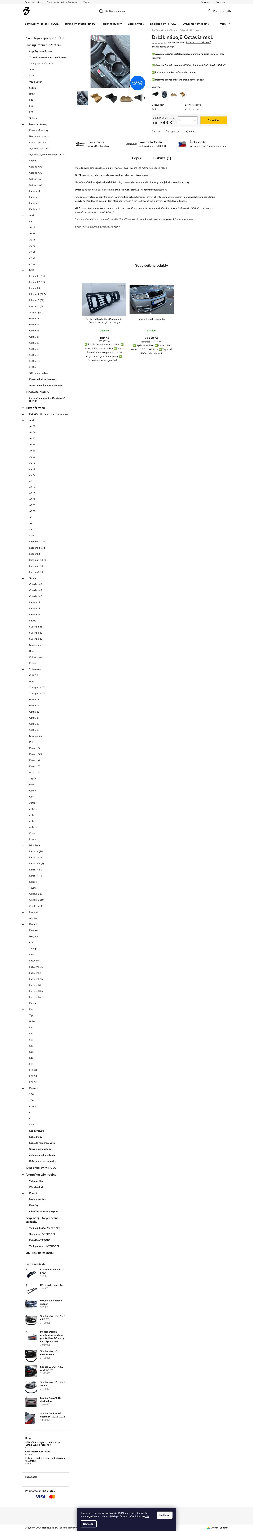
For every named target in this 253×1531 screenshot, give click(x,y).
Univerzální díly (37, 142)
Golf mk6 (34, 349)
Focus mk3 (35, 985)
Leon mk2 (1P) (37, 282)
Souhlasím (164, 1515)
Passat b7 (34, 766)
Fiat (31, 1009)
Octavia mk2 (35, 172)
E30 (31, 106)
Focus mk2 (35, 973)
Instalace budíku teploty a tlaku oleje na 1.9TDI (45, 1459)
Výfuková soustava (39, 148)
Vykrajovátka (36, 1181)
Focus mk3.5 (36, 991)
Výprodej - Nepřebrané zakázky (42, 1220)
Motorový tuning (38, 124)
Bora (31, 681)
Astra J (32, 821)
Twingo (33, 948)
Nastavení (88, 1524)
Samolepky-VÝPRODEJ (42, 1234)
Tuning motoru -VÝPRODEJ (44, 1246)
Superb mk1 (35, 626)
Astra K (33, 827)
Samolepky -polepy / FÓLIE (45, 38)
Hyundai (33, 912)
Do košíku (213, 120)
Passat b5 (34, 748)
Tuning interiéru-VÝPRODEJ (44, 1228)
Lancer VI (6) (36, 875)
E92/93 (33, 1082)
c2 (30, 1112)
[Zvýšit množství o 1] (195, 120)
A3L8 (32, 227)
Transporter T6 (37, 693)
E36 (31, 112)
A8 (30, 523)
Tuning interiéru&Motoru (43, 45)
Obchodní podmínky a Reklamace (62, 2)
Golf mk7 (34, 355)
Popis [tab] (136, 158)
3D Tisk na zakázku (40, 1253)
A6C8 (32, 511)
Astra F (33, 802)
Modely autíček (37, 1199)
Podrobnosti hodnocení (198, 42)
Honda (32, 839)
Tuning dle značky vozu (41, 63)
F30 (31, 1027)
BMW (32, 94)
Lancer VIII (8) (36, 863)
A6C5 (32, 493)
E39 (31, 1064)
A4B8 (32, 444)
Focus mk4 (35, 997)
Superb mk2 (35, 632)
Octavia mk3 (35, 179)
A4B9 (32, 450)
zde (147, 1516)
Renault (33, 924)
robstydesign (167, 46)
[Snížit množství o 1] (180, 120)
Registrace (220, 2)
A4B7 (32, 264)
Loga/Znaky (35, 1137)
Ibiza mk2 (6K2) (37, 294)
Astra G (33, 809)
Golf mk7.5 (35, 361)
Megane (33, 936)
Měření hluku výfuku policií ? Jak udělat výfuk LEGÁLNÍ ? (42, 1444)
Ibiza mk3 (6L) (36, 300)
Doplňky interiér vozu (40, 51)
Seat (31, 75)
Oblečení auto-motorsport (43, 1211)
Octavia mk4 (35, 185)
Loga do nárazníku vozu (42, 1143)
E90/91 (33, 1076)
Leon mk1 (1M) (37, 276)
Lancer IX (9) (36, 857)
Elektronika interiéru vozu (43, 379)
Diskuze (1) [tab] (162, 158)
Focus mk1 (35, 960)
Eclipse (33, 881)
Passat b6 (34, 760)
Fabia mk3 (34, 203)
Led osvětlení (36, 1130)
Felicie (32, 620)
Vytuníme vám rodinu (41, 1175)
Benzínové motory (39, 136)
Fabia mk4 (34, 209)
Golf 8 (32, 790)
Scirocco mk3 (36, 736)
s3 (30, 221)
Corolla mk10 (36, 900)
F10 (31, 1039)
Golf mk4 (34, 337)
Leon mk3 (34, 288)
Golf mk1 (34, 318)
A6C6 (32, 499)
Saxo (31, 1124)
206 (31, 1094)
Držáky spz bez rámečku (42, 1161)
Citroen (33, 1106)
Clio (31, 942)
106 (31, 1100)
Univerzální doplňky (40, 1149)
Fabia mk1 (34, 191)
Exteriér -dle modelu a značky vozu (48, 414)
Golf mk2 (34, 324)
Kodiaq (32, 663)
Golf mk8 (34, 367)
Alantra (33, 918)
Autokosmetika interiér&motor (46, 385)
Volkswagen (35, 81)
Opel (31, 796)
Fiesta (32, 1003)
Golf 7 (32, 784)
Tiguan (32, 778)
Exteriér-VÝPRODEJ (40, 1240)
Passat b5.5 (35, 754)
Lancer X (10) (36, 851)
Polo (31, 742)
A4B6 (32, 257)
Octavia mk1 (35, 166)
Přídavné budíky (37, 392)
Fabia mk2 (34, 197)
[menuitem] (42, 24)
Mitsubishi (34, 845)
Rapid (32, 651)
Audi (31, 69)
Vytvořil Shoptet (219, 1527)
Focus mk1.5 (36, 967)
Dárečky (33, 1205)
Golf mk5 (34, 343)
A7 (30, 517)
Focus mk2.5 (36, 979)
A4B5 (32, 251)
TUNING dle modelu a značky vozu (48, 57)
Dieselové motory (38, 130)
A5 (30, 481)
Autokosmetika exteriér (42, 1155)
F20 (31, 1033)
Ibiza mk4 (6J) (36, 306)
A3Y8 (32, 245)
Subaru (33, 118)
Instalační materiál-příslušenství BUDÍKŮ (47, 400)
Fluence (33, 930)
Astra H (33, 815)
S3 (30, 529)
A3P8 (32, 233)
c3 (30, 1118)
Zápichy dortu (36, 1187)
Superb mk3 (35, 638)
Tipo (31, 1015)
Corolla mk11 (36, 906)
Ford (31, 954)
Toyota (32, 887)
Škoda (32, 87)
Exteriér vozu (35, 408)
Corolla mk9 (35, 894)
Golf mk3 (34, 330)
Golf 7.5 (33, 675)
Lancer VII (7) (36, 869)
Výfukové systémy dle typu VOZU (47, 154)
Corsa (32, 833)
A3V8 (32, 239)
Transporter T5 (37, 687)
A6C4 (32, 487)
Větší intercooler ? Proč (37, 1451)
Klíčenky (34, 1193)
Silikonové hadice (38, 373)
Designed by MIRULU (41, 1168)
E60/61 (33, 1070)
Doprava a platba (32, 2)
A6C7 (32, 505)
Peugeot (33, 1088)
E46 (31, 100)
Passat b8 (34, 772)
